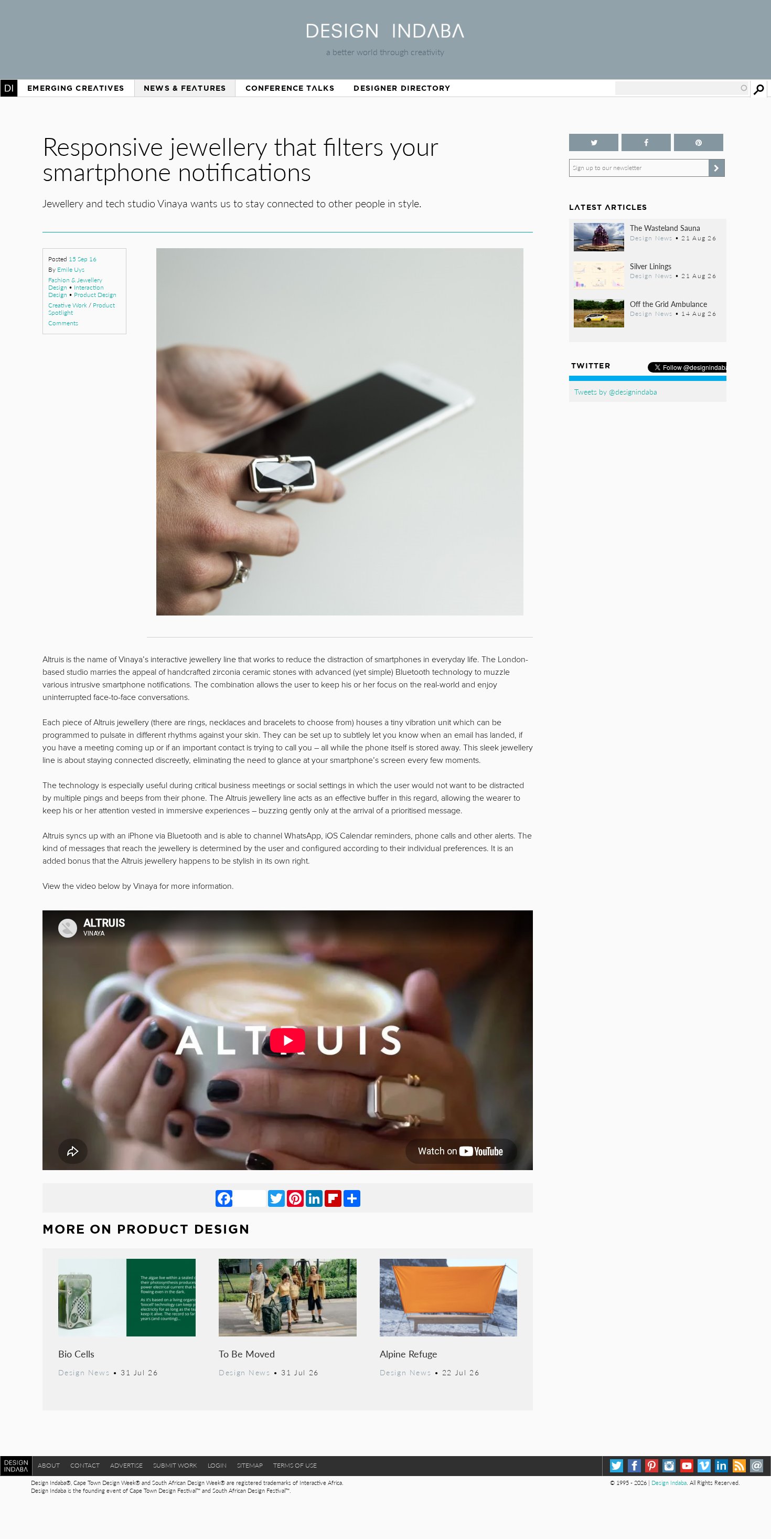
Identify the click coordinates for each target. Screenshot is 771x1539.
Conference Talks (290, 88)
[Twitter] (276, 1198)
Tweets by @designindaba (615, 391)
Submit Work (175, 1465)
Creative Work (67, 305)
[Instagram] (669, 1465)
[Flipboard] (333, 1198)
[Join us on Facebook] (646, 142)
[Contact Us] (756, 1465)
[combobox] (681, 88)
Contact (85, 1465)
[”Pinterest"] (698, 142)
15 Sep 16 (83, 258)
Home (9, 88)
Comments (63, 323)
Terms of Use (295, 1465)
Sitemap (250, 1465)
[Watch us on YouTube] (686, 1465)
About (49, 1465)
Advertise (126, 1465)
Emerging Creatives (75, 88)
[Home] (385, 34)
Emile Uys (70, 269)
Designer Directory (402, 88)
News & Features (185, 88)
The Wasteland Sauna (665, 227)
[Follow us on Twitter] (593, 142)
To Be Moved (247, 1353)
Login (217, 1465)
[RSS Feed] (739, 1465)
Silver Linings (650, 266)
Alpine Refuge (408, 1353)
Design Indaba (669, 1483)
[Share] (352, 1198)
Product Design (95, 294)
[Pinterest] (295, 1198)
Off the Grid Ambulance (668, 304)
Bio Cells (76, 1353)
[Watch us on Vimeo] (704, 1465)
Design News (84, 1372)
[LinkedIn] (314, 1198)
